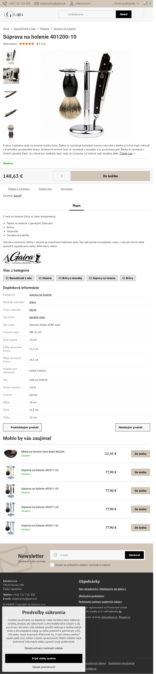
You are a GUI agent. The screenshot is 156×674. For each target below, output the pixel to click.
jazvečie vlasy (37, 317)
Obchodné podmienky (91, 596)
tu (120, 611)
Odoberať (134, 555)
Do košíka (110, 176)
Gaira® (18, 195)
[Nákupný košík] (139, 14)
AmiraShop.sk (109, 617)
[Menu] (148, 14)
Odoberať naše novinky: (32, 561)
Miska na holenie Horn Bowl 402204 (42, 451)
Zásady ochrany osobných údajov (87, 663)
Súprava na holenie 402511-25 (39, 488)
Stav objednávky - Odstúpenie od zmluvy (102, 589)
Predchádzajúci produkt (24, 427)
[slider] (26, 43)
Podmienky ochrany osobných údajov (100, 601)
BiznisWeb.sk (89, 668)
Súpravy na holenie (40, 294)
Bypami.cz (124, 617)
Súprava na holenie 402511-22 (39, 470)
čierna (32, 309)
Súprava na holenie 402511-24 (39, 507)
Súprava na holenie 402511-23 (39, 525)
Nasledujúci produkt (130, 427)
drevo (32, 302)
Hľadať (123, 14)
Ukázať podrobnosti (43, 667)
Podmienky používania (121, 663)
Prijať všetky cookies (44, 658)
